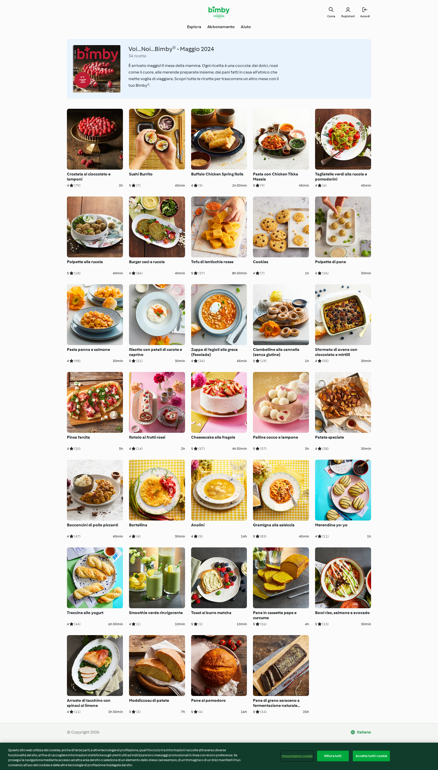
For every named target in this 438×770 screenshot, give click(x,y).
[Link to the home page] (219, 12)
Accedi (365, 16)
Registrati (348, 16)
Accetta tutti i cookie (371, 756)
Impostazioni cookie (297, 756)
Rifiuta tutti (333, 756)
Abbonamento (221, 26)
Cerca (331, 16)
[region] (219, 756)
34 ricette (137, 55)
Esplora (194, 26)
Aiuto (246, 26)
